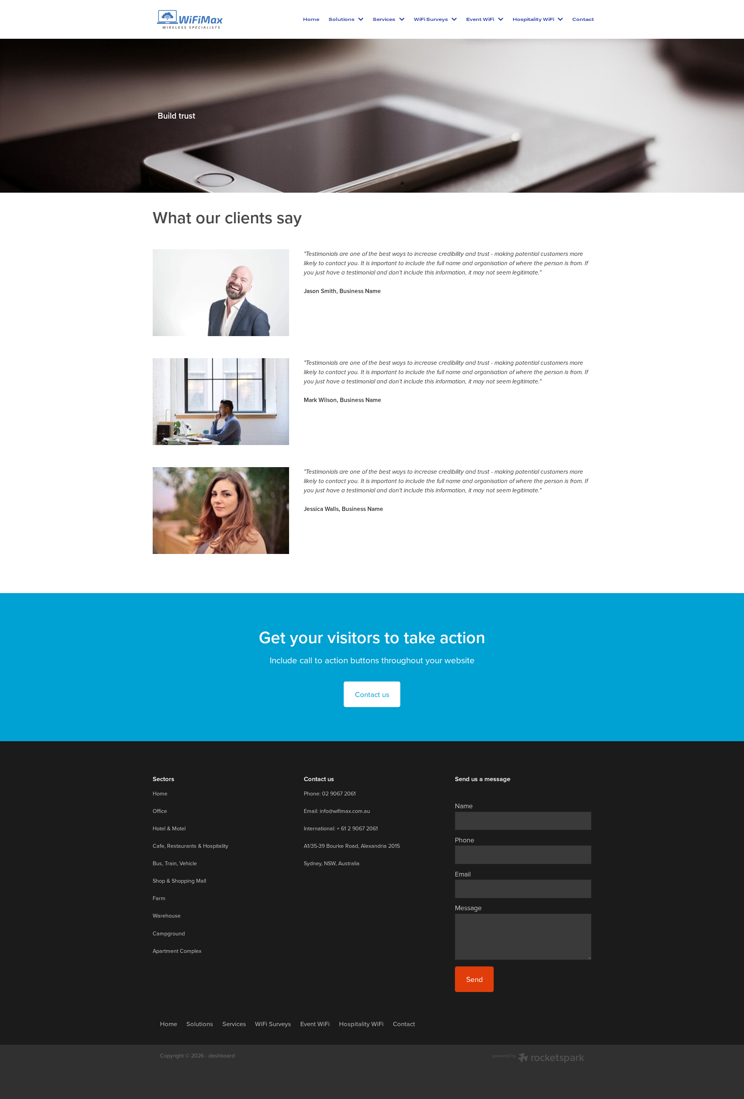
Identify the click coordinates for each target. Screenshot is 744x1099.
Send (474, 979)
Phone (464, 840)
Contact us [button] (372, 694)
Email (463, 874)
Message (468, 907)
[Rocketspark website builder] (538, 1058)
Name (464, 805)
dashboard (221, 1055)
